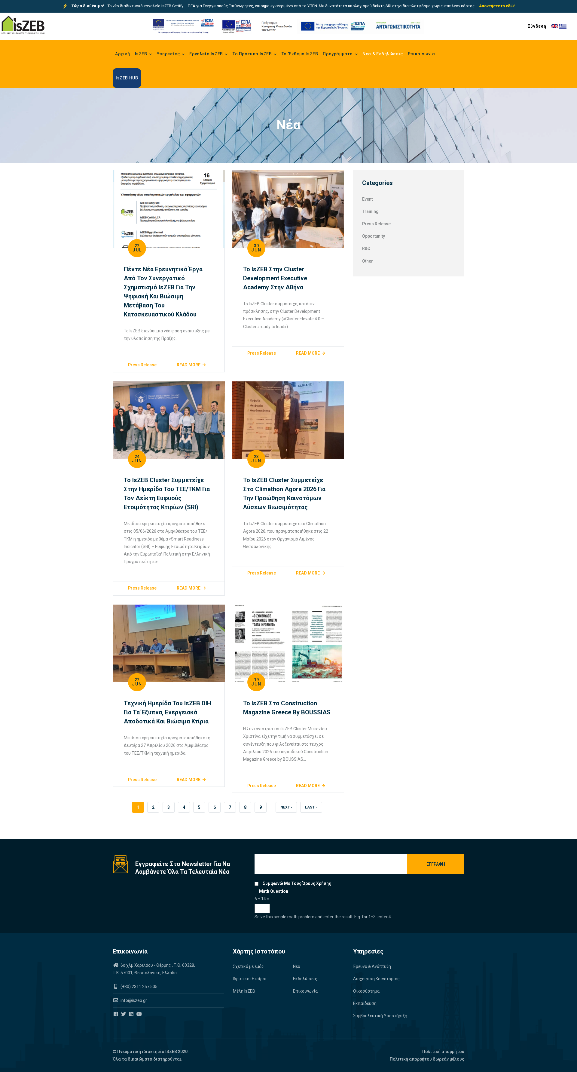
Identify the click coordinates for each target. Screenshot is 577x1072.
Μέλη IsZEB (244, 991)
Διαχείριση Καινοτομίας (376, 978)
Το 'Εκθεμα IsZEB (300, 53)
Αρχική (122, 53)
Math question (273, 891)
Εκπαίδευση (365, 1003)
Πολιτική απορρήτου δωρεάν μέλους (427, 1059)
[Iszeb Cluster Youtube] (139, 1014)
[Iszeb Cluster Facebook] (116, 1014)
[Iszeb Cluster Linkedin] (131, 1014)
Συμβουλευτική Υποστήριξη (380, 1015)
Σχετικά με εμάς (248, 966)
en (554, 26)
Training (370, 211)
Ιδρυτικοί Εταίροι (250, 978)
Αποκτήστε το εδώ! (497, 6)
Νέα (296, 966)
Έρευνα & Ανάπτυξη (372, 966)
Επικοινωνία (421, 53)
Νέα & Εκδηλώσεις (382, 53)
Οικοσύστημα (366, 991)
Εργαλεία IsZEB (206, 53)
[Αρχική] (23, 25)
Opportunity (373, 236)
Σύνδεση (537, 26)
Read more (188, 364)
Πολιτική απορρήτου (443, 1051)
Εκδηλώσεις (305, 978)
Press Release (142, 364)
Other (367, 261)
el (562, 26)
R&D (366, 248)
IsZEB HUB (127, 77)
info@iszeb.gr (133, 1000)
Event (367, 199)
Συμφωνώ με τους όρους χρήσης (297, 883)
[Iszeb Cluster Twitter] (124, 1014)
